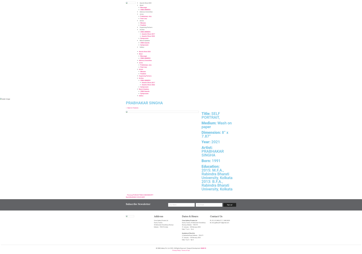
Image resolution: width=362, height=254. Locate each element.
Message (143, 7)
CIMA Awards (145, 43)
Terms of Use (186, 250)
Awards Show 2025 (145, 3)
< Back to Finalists (132, 108)
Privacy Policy (176, 250)
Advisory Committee (146, 12)
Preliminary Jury (145, 16)
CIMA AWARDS (145, 10)
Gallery (142, 47)
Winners (143, 23)
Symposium (144, 38)
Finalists (143, 25)
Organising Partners (146, 27)
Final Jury (143, 18)
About (141, 5)
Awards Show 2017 (148, 34)
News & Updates (145, 40)
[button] (186, 49)
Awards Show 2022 (148, 36)
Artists (142, 21)
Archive (142, 29)
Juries (142, 14)
